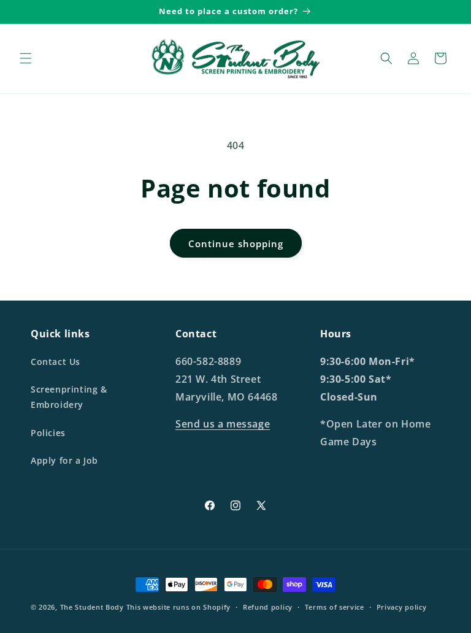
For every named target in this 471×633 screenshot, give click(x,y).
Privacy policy (402, 607)
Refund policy (268, 607)
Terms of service (334, 607)
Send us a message (222, 424)
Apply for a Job (64, 460)
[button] (25, 58)
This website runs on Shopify (178, 607)
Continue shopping (235, 243)
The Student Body (92, 607)
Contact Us (55, 361)
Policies (48, 433)
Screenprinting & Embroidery (69, 396)
